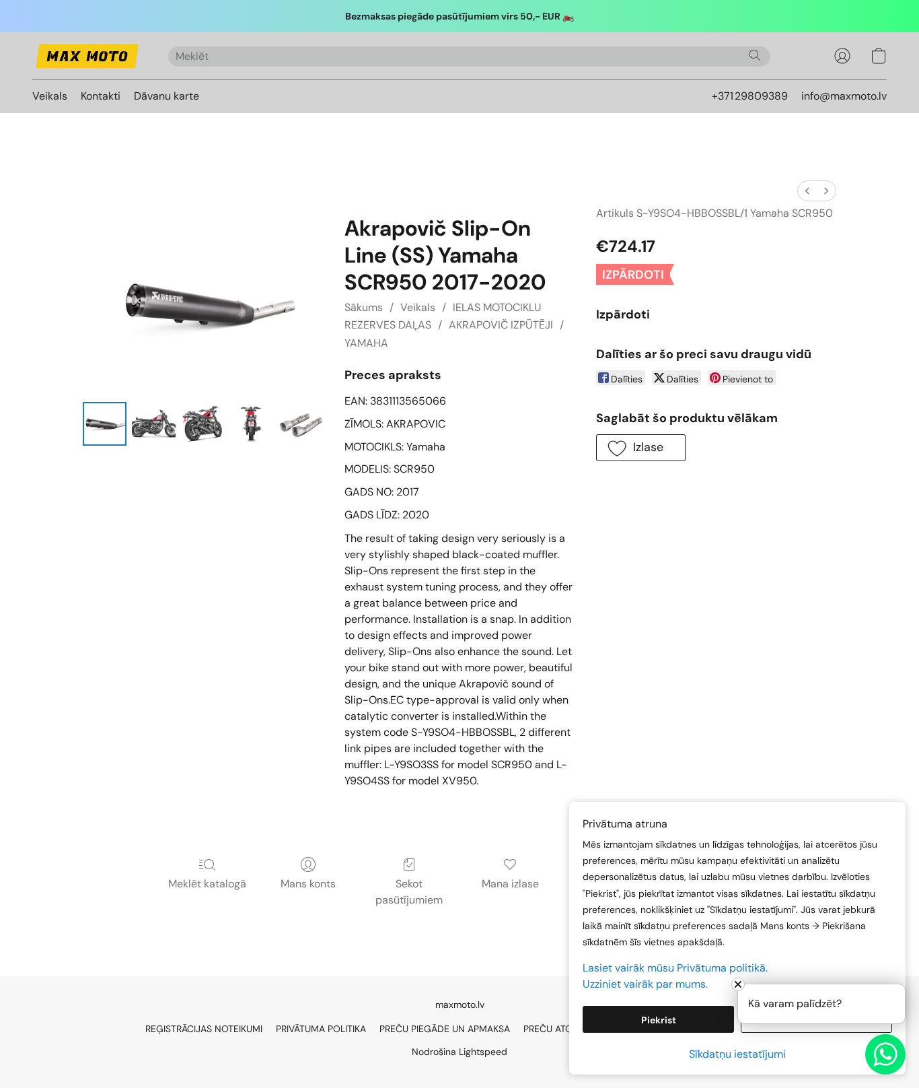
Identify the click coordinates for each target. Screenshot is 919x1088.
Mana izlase (510, 884)
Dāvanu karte (166, 96)
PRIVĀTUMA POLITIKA (321, 1029)
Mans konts (308, 884)
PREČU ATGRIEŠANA (566, 1029)
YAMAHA (366, 343)
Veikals (49, 96)
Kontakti (100, 96)
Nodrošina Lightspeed (459, 1052)
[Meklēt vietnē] (755, 55)
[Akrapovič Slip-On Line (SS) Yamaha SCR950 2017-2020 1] (154, 424)
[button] (86, 56)
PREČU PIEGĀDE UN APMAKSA (444, 1029)
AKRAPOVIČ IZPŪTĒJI (501, 325)
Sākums (363, 307)
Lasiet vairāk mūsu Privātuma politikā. (675, 968)
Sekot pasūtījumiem (409, 892)
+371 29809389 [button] (750, 96)
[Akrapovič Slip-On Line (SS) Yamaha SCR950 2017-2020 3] (252, 424)
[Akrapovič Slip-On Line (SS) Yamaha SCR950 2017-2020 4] (301, 424)
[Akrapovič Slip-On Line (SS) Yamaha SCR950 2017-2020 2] (203, 424)
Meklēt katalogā (207, 884)
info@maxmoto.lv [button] (844, 96)
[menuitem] (807, 191)
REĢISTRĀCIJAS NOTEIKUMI (203, 1029)
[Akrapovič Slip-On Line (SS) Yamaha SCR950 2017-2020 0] (104, 424)
